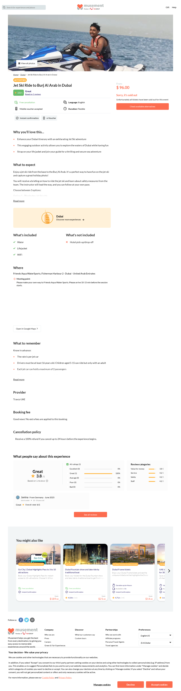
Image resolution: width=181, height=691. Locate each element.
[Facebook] (20, 620)
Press (47, 638)
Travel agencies (111, 645)
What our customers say (85, 635)
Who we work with (113, 635)
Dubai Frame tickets (121, 569)
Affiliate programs (112, 638)
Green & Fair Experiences (55, 645)
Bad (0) (72, 487)
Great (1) (73, 473)
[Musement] (90, 7)
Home (15, 75)
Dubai (22, 75)
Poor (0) (73, 482)
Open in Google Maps (26, 328)
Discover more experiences (68, 219)
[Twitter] (26, 620)
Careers (48, 642)
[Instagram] (32, 620)
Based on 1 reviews (33, 94)
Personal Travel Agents (114, 642)
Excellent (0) (75, 469)
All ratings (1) (75, 464)
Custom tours (80, 638)
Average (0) (74, 478)
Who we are (49, 635)
